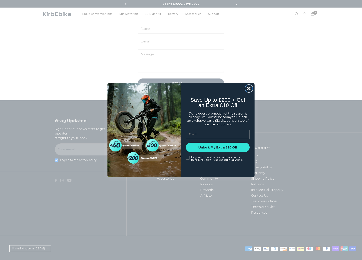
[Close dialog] (249, 88)
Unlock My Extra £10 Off (217, 147)
